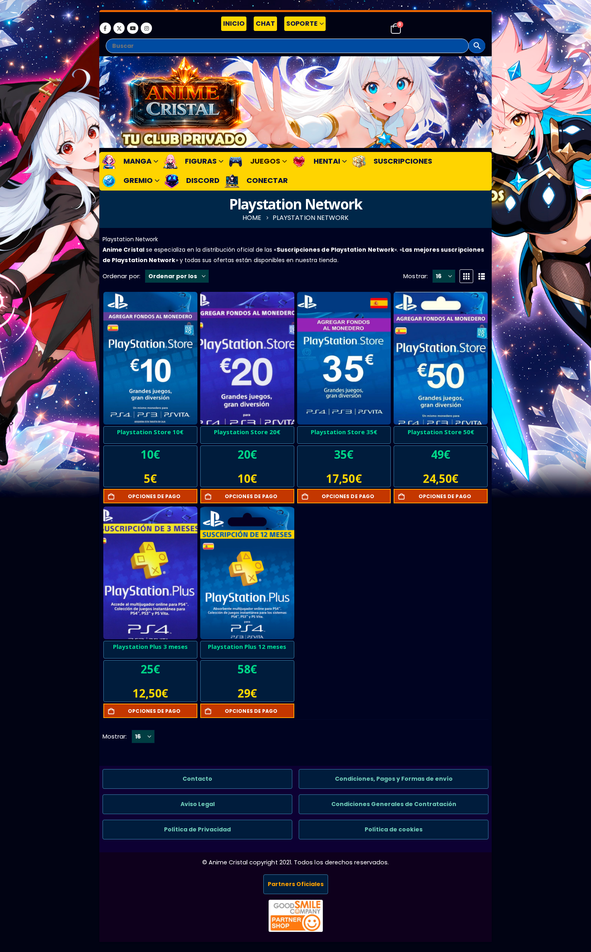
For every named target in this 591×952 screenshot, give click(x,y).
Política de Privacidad (197, 829)
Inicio (233, 23)
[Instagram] (146, 28)
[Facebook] (105, 28)
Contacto (197, 779)
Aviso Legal (198, 804)
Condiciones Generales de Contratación (393, 804)
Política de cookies (394, 829)
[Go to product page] (150, 358)
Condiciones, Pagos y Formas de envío (394, 779)
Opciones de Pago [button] (154, 496)
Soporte (302, 23)
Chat (265, 23)
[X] (119, 28)
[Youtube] (132, 28)
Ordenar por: (121, 276)
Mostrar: (415, 276)
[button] (466, 276)
